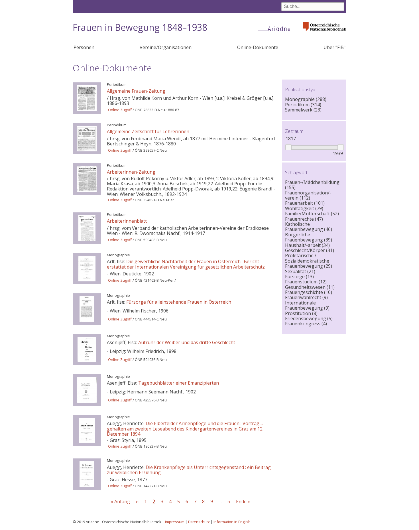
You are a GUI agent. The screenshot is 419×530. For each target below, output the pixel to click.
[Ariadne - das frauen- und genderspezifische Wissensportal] (275, 28)
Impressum (174, 521)
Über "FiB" (334, 47)
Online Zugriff (120, 109)
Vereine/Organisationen (166, 47)
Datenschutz (199, 521)
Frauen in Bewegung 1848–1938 (140, 27)
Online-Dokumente (257, 47)
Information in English (232, 521)
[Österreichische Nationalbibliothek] (324, 33)
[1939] (340, 147)
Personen (84, 47)
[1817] (288, 147)
